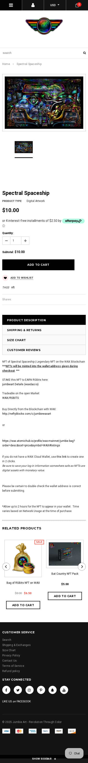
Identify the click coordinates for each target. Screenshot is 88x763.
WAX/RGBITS (10, 397)
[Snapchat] (53, 690)
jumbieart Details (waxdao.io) (20, 384)
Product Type (11, 201)
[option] (44, 103)
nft (13, 287)
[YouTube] (64, 690)
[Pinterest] (41, 690)
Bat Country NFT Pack (64, 573)
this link (61, 456)
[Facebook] (6, 690)
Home (6, 64)
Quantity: (7, 233)
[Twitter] (18, 690)
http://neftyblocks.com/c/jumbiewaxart (26, 413)
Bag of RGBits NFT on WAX (23, 582)
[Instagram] (29, 690)
